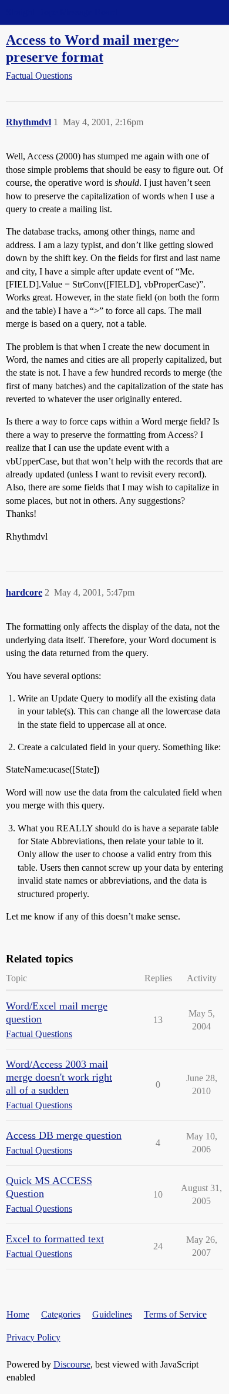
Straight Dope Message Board (61, 12)
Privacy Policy (33, 1337)
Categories (60, 1314)
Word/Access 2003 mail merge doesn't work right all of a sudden (59, 1077)
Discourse (71, 1364)
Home (17, 1314)
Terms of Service (175, 1314)
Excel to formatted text (55, 1239)
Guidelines (112, 1314)
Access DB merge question (64, 1135)
